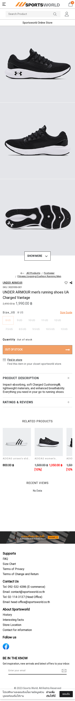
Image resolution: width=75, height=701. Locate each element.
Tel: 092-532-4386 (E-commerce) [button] (24, 587)
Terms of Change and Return (21, 574)
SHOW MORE (34, 256)
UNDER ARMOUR (12, 283)
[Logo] (37, 4)
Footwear (49, 273)
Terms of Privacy (13, 569)
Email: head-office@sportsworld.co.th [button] (26, 602)
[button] (4, 4)
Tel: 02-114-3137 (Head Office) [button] (22, 597)
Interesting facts (13, 620)
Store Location (12, 625)
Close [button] (67, 696)
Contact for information (17, 630)
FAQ (5, 559)
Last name (12, 690)
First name (12, 671)
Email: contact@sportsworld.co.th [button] (24, 592)
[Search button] (56, 14)
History (7, 615)
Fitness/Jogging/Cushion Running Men (39, 276)
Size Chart (9, 564)
